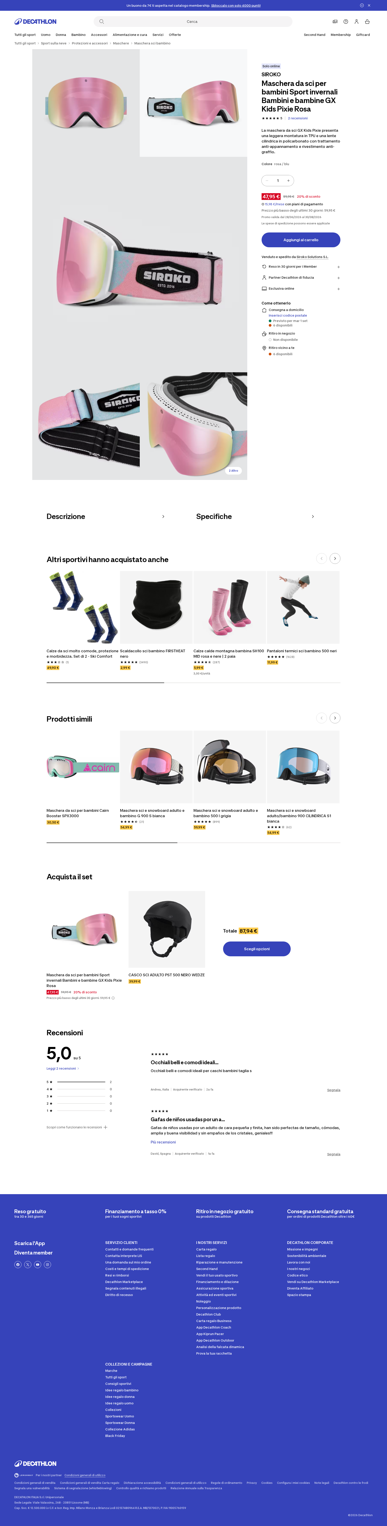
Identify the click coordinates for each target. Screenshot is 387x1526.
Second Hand (314, 35)
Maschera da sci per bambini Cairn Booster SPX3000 (78, 813)
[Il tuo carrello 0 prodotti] (367, 21)
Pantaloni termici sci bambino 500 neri (302, 651)
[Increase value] (288, 180)
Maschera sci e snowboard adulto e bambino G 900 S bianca (152, 813)
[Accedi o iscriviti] (356, 21)
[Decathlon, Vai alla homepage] (35, 21)
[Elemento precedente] (321, 558)
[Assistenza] (345, 21)
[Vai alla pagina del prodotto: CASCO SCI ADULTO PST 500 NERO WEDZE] (167, 929)
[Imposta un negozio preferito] (335, 21)
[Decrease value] (267, 180)
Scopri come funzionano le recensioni (74, 1127)
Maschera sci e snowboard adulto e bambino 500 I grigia (226, 813)
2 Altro (233, 470)
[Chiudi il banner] (369, 5)
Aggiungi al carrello (301, 240)
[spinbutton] (277, 180)
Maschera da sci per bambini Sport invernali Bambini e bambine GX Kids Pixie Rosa (84, 980)
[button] (113, 998)
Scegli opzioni (257, 949)
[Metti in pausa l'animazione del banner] (362, 5)
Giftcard (363, 35)
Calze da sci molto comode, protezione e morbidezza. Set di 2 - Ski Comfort (82, 654)
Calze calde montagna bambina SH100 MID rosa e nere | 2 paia (229, 654)
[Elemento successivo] (335, 558)
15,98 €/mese (274, 204)
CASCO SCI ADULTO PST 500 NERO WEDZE (167, 975)
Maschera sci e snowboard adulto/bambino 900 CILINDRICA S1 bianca (299, 815)
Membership (341, 35)
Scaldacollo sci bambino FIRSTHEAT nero (152, 654)
